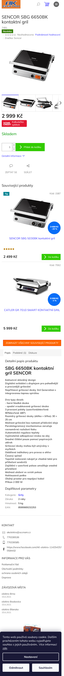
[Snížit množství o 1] (14, 149)
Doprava (6, 577)
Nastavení (30, 657)
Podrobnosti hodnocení (47, 34)
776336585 (13, 542)
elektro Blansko (10, 609)
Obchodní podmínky (12, 568)
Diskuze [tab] (33, 352)
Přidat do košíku (32, 147)
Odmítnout (16, 667)
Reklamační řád (10, 564)
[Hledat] (38, 4)
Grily (21, 494)
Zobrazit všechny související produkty (32, 342)
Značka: (13, 38)
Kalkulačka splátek (18, 123)
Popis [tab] (8, 352)
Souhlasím (45, 667)
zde (5, 648)
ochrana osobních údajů (15, 573)
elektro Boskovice (11, 601)
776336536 (13, 537)
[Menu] (56, 4)
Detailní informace (12, 155)
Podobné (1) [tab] (19, 352)
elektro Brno (8, 593)
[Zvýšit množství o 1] (14, 145)
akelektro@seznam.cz (19, 532)
